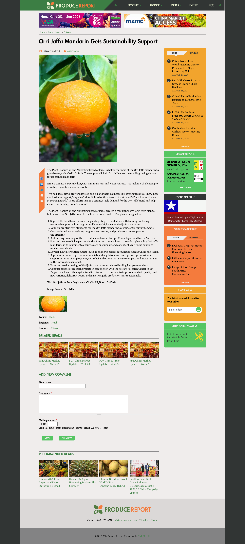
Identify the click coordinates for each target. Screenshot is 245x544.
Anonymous (73, 50)
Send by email (42, 201)
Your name (45, 382)
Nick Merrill (144, 536)
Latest (175, 53)
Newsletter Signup (149, 520)
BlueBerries (178, 261)
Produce (133, 5)
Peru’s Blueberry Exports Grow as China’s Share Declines (186, 84)
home (115, 5)
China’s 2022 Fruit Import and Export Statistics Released (49, 482)
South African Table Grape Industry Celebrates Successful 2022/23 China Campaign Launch (144, 485)
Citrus (67, 32)
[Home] (71, 5)
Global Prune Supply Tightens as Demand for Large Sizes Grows (185, 219)
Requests (193, 238)
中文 (211, 5)
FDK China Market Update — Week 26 (109, 362)
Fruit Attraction (176, 181)
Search (220, 5)
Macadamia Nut (181, 274)
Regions (155, 5)
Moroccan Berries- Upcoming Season (182, 250)
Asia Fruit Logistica (178, 169)
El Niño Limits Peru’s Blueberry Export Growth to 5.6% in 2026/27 (187, 115)
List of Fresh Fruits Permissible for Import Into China (179, 337)
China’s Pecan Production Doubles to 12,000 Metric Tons (186, 100)
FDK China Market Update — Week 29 (49, 362)
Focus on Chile (185, 197)
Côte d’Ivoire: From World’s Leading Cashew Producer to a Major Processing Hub (185, 66)
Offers (175, 238)
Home (42, 32)
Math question (48, 420)
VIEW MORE (185, 146)
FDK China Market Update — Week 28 (79, 362)
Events (193, 5)
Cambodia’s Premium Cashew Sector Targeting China (186, 131)
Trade (52, 317)
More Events (185, 187)
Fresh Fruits (55, 32)
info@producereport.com (126, 520)
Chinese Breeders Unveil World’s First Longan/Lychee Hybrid (113, 482)
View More (185, 282)
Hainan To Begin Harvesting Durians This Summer (83, 482)
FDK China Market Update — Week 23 (140, 362)
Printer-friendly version (42, 195)
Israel (54, 322)
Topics (175, 5)
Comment (45, 393)
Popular (193, 53)
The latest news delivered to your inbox (183, 299)
